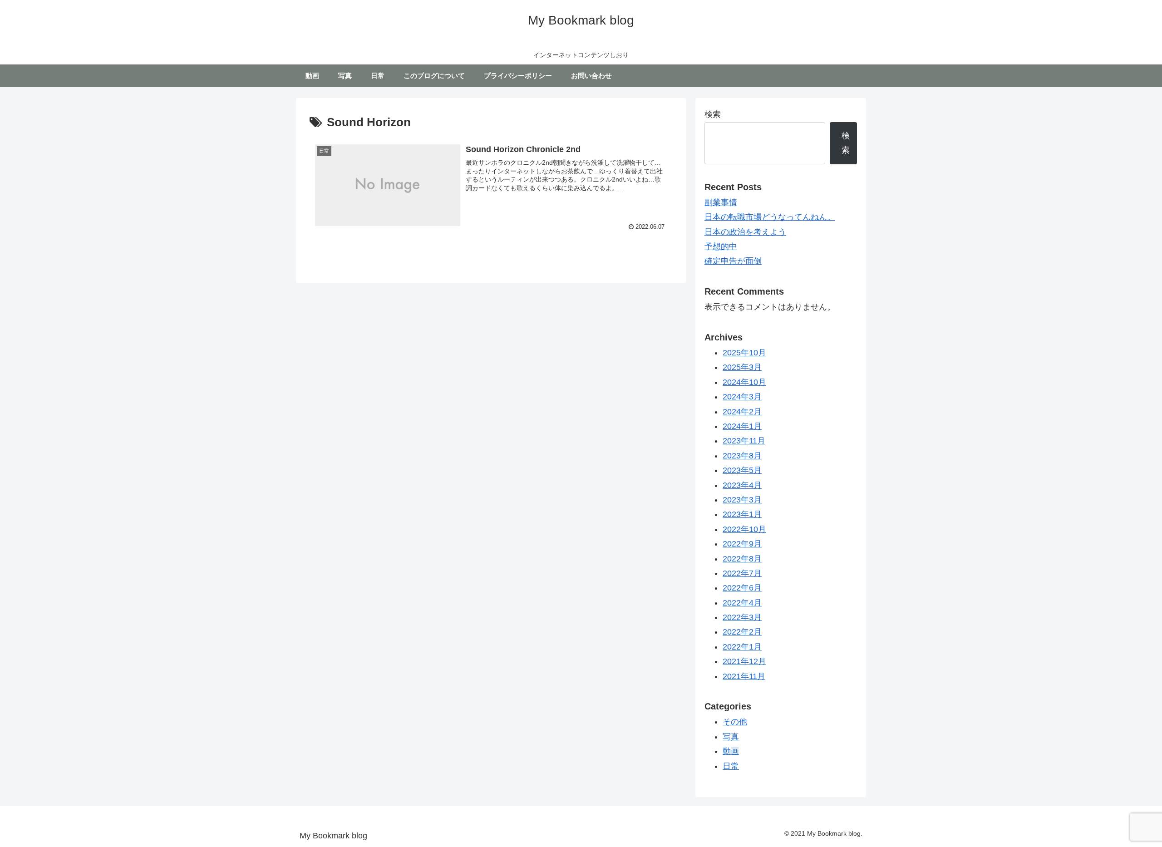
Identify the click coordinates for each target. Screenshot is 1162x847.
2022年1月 (742, 646)
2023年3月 (742, 499)
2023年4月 (742, 485)
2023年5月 (742, 470)
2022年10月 (744, 529)
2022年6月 (742, 587)
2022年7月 (742, 573)
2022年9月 (742, 543)
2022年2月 (742, 631)
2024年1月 (742, 426)
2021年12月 (744, 661)
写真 (731, 736)
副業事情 (720, 202)
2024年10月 (744, 382)
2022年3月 (742, 617)
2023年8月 (742, 455)
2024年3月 (742, 396)
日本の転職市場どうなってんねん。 (769, 217)
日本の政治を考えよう (745, 231)
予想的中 (720, 246)
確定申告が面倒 (733, 261)
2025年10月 (744, 352)
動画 (731, 751)
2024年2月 (742, 411)
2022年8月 (742, 558)
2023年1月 (742, 514)
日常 (731, 766)
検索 (712, 114)
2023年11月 (744, 440)
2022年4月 (742, 602)
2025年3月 (742, 367)
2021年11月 (744, 676)
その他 (735, 721)
